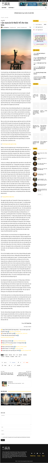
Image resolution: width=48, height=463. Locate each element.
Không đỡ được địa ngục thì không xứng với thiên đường (7, 373)
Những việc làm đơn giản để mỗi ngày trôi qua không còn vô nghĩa (43, 97)
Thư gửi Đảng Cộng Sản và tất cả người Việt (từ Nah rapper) (43, 128)
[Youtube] (46, 1)
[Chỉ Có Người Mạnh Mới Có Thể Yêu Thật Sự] (6, 399)
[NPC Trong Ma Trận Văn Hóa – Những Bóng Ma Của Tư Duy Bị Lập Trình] (16, 399)
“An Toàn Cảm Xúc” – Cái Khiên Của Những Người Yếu (42, 179)
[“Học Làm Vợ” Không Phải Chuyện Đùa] (26, 399)
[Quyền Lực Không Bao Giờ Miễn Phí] (35, 158)
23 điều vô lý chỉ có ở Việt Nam (35, 96)
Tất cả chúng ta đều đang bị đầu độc (43, 142)
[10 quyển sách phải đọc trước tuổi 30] (36, 136)
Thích (45, 24)
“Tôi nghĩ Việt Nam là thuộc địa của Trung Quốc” (36, 112)
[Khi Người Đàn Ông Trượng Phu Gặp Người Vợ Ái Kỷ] (35, 184)
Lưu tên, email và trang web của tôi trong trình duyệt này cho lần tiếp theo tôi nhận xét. (16, 437)
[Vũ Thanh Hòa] (2, 27)
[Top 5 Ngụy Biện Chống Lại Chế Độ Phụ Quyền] (35, 164)
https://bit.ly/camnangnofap (15, 331)
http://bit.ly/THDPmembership (19, 340)
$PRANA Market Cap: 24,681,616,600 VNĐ (24, 13)
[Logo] (6, 448)
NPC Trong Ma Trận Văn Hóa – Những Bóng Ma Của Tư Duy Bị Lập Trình (16, 403)
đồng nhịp (10, 354)
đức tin (14, 354)
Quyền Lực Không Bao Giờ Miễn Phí (42, 158)
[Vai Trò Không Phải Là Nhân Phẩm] (35, 153)
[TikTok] (44, 1)
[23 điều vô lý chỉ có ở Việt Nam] (36, 90)
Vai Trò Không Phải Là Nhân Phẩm (42, 153)
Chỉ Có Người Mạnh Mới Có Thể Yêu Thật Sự (5, 404)
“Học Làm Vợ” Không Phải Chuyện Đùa (26, 404)
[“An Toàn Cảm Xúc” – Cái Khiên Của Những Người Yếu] (35, 179)
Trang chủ (2, 17)
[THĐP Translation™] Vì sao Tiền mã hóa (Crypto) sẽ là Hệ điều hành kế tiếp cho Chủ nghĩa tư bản (24, 375)
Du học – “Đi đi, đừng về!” (43, 111)
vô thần (16, 356)
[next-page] (3, 407)
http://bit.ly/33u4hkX (19, 348)
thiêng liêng (7, 356)
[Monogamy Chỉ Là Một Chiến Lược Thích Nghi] (35, 169)
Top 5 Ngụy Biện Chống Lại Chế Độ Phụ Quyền (42, 164)
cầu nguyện (6, 354)
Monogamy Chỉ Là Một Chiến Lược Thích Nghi (42, 169)
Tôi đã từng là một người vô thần (9, 144)
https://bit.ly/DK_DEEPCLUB (21, 333)
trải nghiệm (12, 356)
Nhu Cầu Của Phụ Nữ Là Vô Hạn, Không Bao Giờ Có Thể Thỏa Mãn (42, 190)
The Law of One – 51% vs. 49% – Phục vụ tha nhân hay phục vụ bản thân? (40, 59)
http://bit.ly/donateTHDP (26, 350)
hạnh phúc (20, 354)
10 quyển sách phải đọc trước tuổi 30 (36, 142)
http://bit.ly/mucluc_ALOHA (6, 344)
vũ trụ (19, 356)
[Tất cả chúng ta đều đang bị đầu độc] (43, 136)
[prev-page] (1, 407)
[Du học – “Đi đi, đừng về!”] (43, 105)
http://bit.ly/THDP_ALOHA (21, 346)
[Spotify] (43, 1)
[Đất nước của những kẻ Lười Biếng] (36, 120)
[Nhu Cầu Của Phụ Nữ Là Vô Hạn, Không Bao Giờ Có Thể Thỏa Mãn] (35, 190)
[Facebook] (41, 1)
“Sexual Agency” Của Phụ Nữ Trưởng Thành (42, 174)
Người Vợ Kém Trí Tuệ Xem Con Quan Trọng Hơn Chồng (40, 78)
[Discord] (39, 1)
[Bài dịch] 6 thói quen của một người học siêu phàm (39, 68)
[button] (45, 7)
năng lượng (25, 354)
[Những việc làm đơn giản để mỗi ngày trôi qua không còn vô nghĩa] (43, 90)
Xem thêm (39, 194)
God (17, 354)
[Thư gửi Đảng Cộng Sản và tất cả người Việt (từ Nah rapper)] (43, 120)
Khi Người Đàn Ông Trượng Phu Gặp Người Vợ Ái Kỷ (42, 185)
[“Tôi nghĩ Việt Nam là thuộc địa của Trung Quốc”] (36, 105)
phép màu (2, 356)
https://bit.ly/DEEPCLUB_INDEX (7, 337)
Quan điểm (6, 17)
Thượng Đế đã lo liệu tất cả (8, 196)
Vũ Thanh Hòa (6, 27)
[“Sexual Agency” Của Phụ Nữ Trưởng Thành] (35, 174)
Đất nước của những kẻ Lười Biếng (36, 126)
